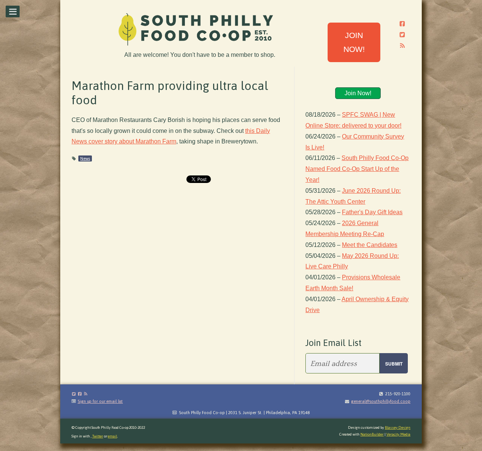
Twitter (97, 436)
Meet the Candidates (369, 245)
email (112, 436)
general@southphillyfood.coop (380, 401)
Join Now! (358, 93)
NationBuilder (372, 434)
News (85, 158)
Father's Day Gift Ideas (372, 212)
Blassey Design (397, 427)
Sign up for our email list (100, 401)
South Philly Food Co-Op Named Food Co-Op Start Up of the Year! (357, 169)
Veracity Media (398, 434)
